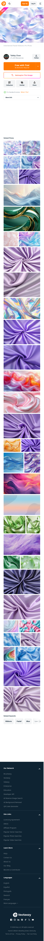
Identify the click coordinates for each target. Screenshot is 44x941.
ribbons (8, 846)
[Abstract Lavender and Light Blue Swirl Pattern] (30, 177)
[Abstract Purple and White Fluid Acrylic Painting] (22, 628)
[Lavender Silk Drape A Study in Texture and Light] (22, 388)
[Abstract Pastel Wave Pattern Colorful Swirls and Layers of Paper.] (29, 764)
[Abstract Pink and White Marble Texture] (11, 255)
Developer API (9, 919)
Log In (33, 4)
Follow (36, 58)
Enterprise (8, 911)
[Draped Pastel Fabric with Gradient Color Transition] (11, 724)
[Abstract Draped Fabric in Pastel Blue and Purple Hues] (13, 176)
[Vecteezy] (3, 3)
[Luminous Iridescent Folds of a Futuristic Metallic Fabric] (22, 339)
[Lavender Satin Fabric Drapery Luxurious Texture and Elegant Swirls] (22, 363)
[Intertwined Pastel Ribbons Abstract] (12, 162)
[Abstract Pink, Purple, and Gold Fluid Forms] (22, 549)
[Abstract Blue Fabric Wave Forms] (13, 507)
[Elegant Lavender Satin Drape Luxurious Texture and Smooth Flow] (22, 824)
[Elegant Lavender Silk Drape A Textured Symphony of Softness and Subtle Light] (22, 315)
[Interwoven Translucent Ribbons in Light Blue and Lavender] (30, 161)
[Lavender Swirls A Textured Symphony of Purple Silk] (13, 490)
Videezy (6, 907)
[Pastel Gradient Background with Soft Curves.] (22, 570)
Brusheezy (8, 899)
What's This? (25, 92)
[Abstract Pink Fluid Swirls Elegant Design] (22, 433)
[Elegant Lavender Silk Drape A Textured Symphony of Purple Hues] (22, 457)
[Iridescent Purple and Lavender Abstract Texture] (11, 528)
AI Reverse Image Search (13, 923)
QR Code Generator (11, 931)
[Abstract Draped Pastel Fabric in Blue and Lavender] (14, 270)
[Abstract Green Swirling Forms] (14, 590)
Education (7, 915)
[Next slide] (35, 846)
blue (28, 846)
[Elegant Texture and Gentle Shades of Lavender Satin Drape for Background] (22, 705)
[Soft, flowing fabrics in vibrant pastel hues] (22, 411)
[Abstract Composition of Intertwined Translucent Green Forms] (10, 608)
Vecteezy (7, 903)
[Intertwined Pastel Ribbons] (12, 146)
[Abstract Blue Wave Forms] (12, 749)
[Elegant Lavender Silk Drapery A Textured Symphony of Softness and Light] (22, 290)
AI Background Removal (13, 927)
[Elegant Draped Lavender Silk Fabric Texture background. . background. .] (22, 679)
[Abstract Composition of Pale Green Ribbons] (13, 659)
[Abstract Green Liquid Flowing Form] (12, 645)
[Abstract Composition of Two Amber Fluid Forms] (12, 476)
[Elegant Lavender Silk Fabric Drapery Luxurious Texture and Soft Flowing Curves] (14, 192)
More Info (9, 96)
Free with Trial (22, 66)
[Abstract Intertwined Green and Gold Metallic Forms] (22, 234)
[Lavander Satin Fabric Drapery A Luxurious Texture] (13, 763)
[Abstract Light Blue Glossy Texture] (16, 779)
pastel (19, 846)
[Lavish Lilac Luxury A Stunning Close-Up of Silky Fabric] (22, 799)
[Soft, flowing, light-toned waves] (22, 210)
